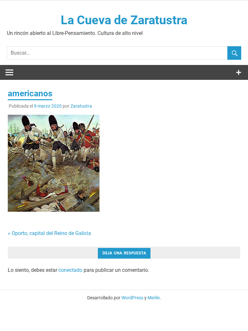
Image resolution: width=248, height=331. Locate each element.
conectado (70, 270)
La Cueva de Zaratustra (124, 20)
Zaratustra (81, 106)
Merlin (154, 297)
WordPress (132, 297)
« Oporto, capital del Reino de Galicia (49, 233)
